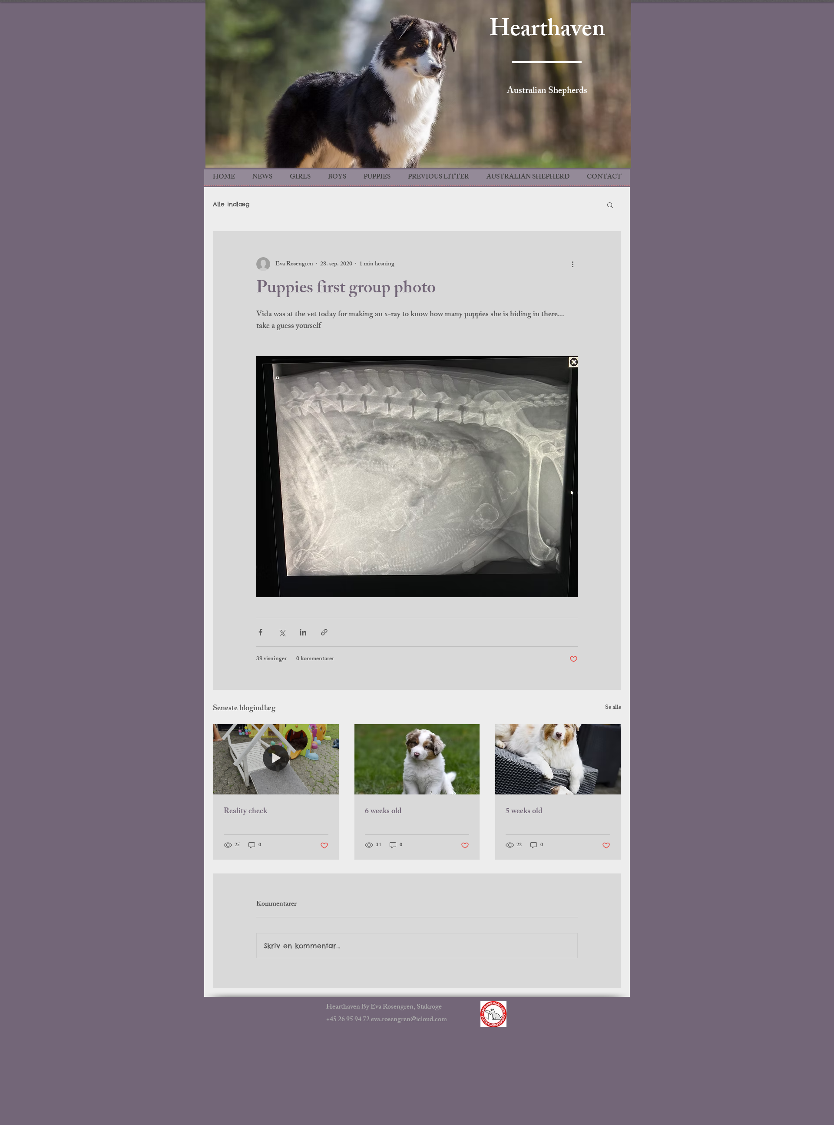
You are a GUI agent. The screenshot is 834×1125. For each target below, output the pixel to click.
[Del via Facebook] (260, 632)
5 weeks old (524, 812)
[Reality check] (276, 759)
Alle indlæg (231, 204)
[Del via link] (324, 632)
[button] (610, 204)
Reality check (245, 812)
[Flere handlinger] (572, 264)
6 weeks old (383, 812)
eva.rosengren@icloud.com (409, 1020)
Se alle (613, 708)
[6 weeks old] (417, 759)
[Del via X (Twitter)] (282, 632)
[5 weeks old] (558, 759)
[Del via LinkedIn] (303, 632)
